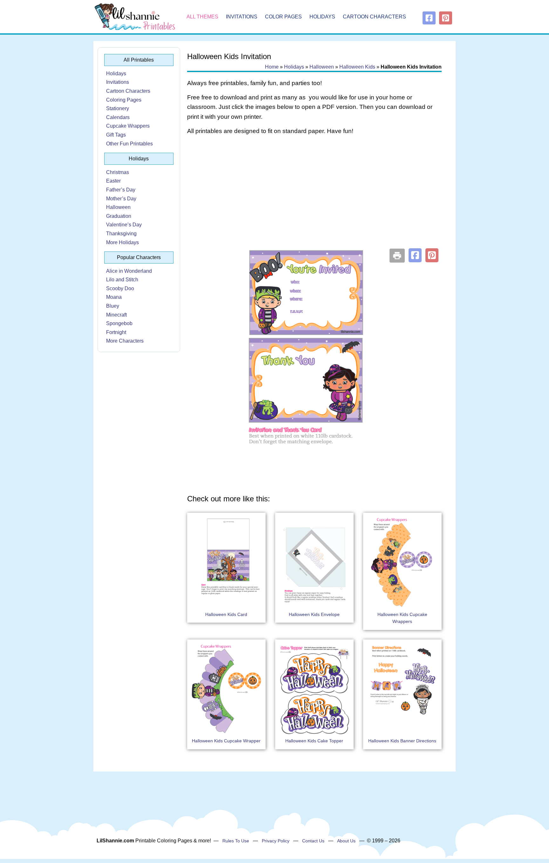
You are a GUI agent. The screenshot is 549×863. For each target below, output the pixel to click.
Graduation (118, 216)
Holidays (322, 16)
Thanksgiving (121, 233)
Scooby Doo (120, 288)
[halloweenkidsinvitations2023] (314, 481)
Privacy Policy (275, 840)
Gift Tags (116, 134)
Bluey (112, 306)
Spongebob (119, 323)
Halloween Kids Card (226, 614)
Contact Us (313, 840)
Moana (114, 297)
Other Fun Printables (129, 143)
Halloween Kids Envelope (314, 614)
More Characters (125, 341)
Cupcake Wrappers (128, 126)
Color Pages (283, 16)
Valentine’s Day (124, 224)
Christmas (117, 172)
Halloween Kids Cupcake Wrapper (226, 740)
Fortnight (116, 332)
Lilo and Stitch (122, 279)
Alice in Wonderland (129, 271)
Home (272, 67)
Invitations (241, 16)
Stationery (117, 108)
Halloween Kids (357, 67)
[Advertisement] (314, 191)
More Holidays (122, 242)
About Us (346, 840)
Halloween (118, 207)
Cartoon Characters (374, 16)
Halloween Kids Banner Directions (402, 740)
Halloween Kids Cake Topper (314, 740)
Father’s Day (120, 189)
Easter (113, 181)
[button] (415, 255)
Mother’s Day (121, 198)
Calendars (118, 117)
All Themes (202, 16)
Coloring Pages (123, 100)
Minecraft (116, 315)
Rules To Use (235, 840)
